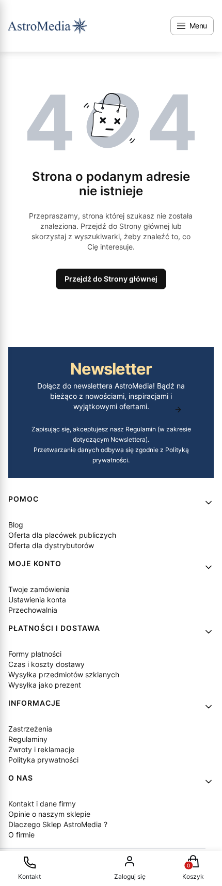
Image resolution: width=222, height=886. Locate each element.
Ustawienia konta (37, 599)
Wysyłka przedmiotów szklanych (63, 674)
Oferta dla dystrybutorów (51, 545)
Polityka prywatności (43, 759)
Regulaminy (27, 739)
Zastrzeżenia (30, 728)
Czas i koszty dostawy (46, 664)
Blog (15, 524)
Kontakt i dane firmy (42, 803)
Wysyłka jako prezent (44, 684)
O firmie (21, 834)
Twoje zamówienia (39, 589)
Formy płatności (34, 653)
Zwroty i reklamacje (41, 749)
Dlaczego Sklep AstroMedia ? (57, 824)
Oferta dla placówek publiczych (62, 535)
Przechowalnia (32, 609)
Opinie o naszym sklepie (49, 814)
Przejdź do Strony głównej (111, 278)
